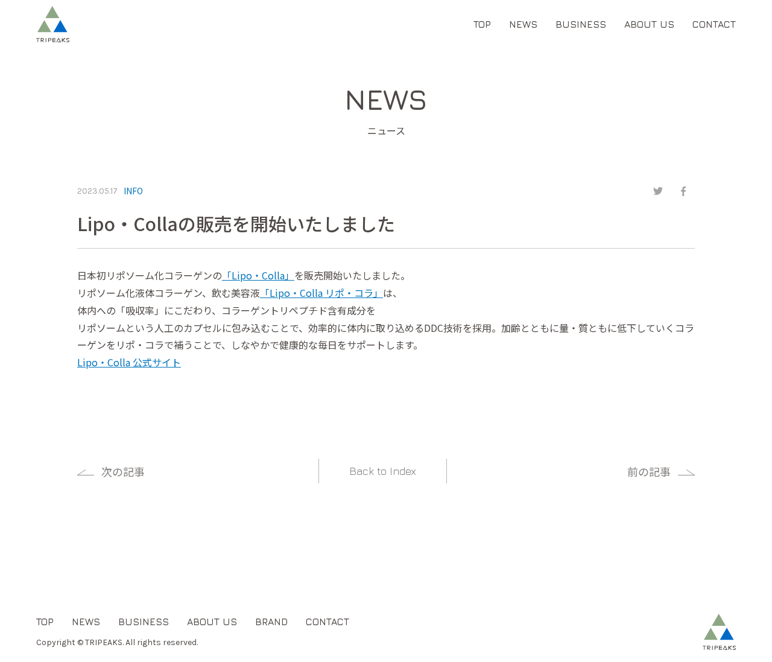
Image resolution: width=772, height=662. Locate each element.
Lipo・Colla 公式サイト (129, 362)
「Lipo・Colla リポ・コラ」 (321, 292)
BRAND (271, 621)
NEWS (523, 24)
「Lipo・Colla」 (258, 275)
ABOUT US (649, 24)
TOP (482, 24)
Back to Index (382, 471)
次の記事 (123, 471)
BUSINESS (580, 24)
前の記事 (649, 471)
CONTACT (714, 24)
